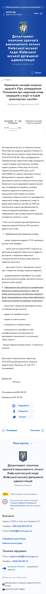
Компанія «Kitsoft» (16, 567)
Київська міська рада (12, 543)
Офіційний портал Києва (14, 539)
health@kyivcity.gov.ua (20, 531)
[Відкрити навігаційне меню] (41, 13)
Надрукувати (23, 406)
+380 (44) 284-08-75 (22, 526)
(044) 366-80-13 (20, 561)
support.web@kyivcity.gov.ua (23, 556)
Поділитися (23, 411)
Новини (8, 80)
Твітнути (22, 417)
